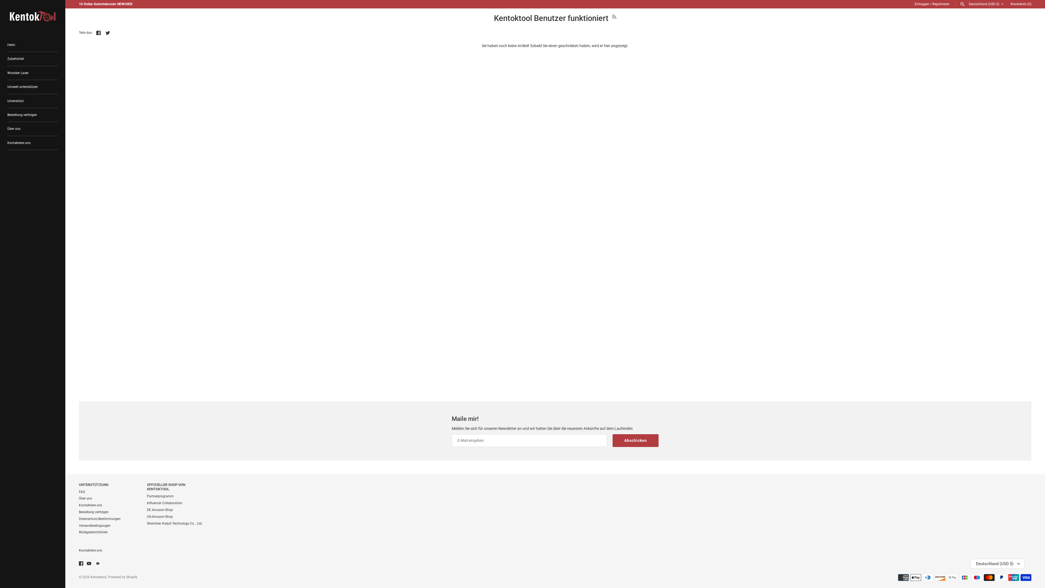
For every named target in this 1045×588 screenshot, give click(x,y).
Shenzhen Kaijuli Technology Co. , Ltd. (174, 523)
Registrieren (940, 4)
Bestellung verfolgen (22, 115)
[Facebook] (81, 563)
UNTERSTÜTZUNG (94, 485)
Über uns (13, 129)
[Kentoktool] (32, 16)
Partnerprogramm (160, 496)
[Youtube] (89, 563)
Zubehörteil (15, 59)
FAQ (82, 492)
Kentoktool (99, 577)
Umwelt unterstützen (22, 87)
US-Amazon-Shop (160, 517)
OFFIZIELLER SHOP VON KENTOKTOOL (166, 487)
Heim (11, 45)
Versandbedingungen (94, 526)
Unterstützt (15, 101)
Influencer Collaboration (164, 503)
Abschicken (635, 440)
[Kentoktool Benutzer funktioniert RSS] (614, 19)
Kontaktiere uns (18, 143)
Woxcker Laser (18, 73)
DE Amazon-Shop (160, 510)
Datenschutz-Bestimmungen (100, 519)
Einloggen (922, 4)
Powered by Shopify (122, 577)
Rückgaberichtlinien (93, 532)
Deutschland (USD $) (984, 4)
